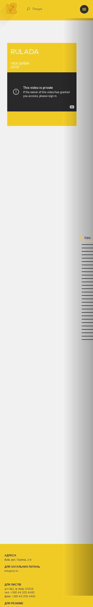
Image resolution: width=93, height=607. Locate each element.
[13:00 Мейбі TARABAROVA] (78, 325)
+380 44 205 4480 (22, 592)
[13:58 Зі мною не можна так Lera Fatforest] (78, 261)
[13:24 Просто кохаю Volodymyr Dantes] (78, 295)
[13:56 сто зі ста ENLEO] (78, 264)
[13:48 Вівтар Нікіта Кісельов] (78, 271)
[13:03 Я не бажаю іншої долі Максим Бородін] (78, 319)
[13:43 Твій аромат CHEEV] (78, 278)
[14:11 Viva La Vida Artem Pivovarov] (78, 251)
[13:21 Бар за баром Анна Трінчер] (78, 298)
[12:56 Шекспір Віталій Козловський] (78, 329)
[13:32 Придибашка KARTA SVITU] (78, 285)
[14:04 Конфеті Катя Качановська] (78, 254)
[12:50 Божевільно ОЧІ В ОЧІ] (78, 339)
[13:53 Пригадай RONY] (78, 268)
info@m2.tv (12, 571)
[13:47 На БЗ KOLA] (78, 274)
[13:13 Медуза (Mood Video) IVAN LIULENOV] (78, 308)
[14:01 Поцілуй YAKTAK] (78, 258)
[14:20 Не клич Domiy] (78, 241)
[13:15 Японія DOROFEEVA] (78, 305)
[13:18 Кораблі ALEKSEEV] (78, 302)
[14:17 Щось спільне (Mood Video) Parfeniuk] (78, 244)
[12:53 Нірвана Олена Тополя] (78, 332)
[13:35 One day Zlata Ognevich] (78, 281)
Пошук (37, 9)
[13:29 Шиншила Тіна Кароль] (78, 288)
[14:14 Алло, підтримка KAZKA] (78, 247)
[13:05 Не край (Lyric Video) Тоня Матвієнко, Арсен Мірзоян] (78, 312)
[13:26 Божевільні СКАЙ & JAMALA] (78, 291)
